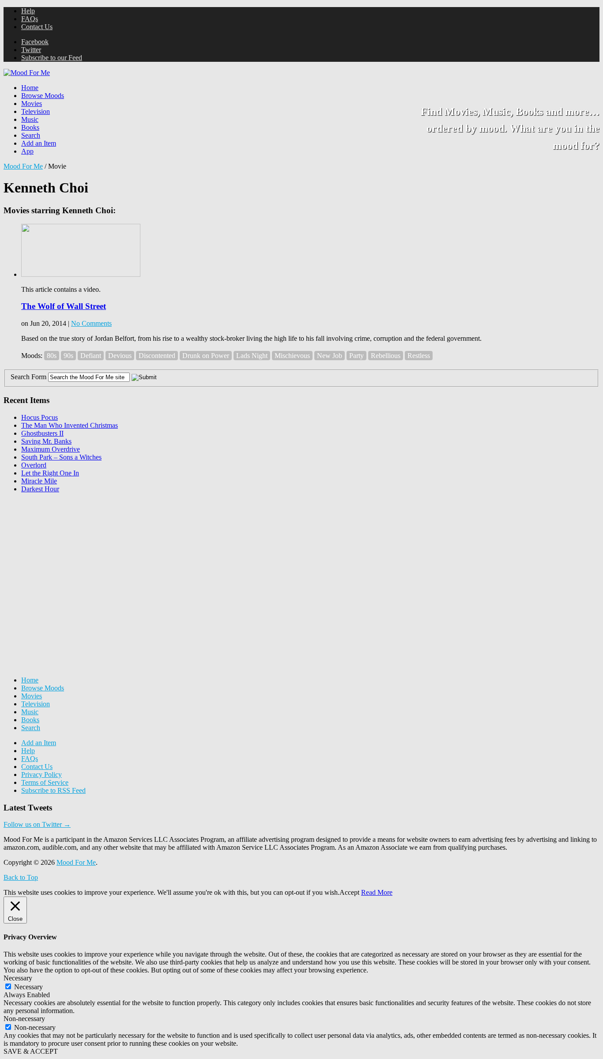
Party (356, 355)
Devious (120, 355)
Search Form (28, 377)
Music (29, 119)
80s (52, 355)
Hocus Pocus (39, 417)
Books (30, 127)
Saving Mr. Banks (46, 441)
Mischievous (292, 355)
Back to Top (21, 877)
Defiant (90, 355)
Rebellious (385, 355)
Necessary (28, 987)
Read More (376, 892)
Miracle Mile (39, 481)
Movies (31, 103)
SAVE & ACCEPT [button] (31, 1051)
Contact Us (37, 26)
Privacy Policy (41, 774)
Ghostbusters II (42, 433)
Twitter (31, 49)
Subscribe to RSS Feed (53, 790)
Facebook (35, 41)
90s (68, 355)
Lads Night (252, 355)
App (27, 151)
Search (30, 135)
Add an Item (38, 143)
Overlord (33, 465)
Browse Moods (42, 95)
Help (28, 11)
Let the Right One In (50, 473)
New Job (329, 355)
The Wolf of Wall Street (63, 306)
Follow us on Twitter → (37, 824)
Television (35, 111)
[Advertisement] (70, 555)
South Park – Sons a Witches (61, 457)
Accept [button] (349, 892)
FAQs (29, 19)
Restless (418, 355)
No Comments (91, 323)
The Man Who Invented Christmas (69, 425)
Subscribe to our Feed (51, 57)
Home (29, 87)
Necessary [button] (18, 978)
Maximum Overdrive (50, 449)
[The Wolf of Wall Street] (80, 274)
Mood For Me (23, 166)
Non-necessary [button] (24, 1018)
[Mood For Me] (27, 72)
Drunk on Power (205, 355)
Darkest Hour (40, 489)
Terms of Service (44, 782)
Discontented (157, 355)
